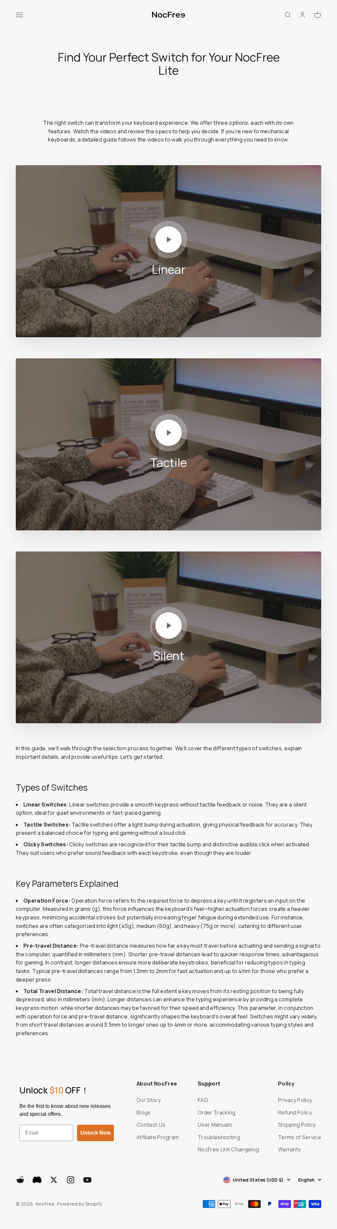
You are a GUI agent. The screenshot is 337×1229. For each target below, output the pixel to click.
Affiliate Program (158, 1137)
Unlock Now (95, 1133)
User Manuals (215, 1124)
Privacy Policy (295, 1100)
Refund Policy (295, 1112)
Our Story (149, 1100)
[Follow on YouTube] (87, 1179)
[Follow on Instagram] (70, 1179)
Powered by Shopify (79, 1204)
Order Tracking (216, 1112)
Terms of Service (299, 1137)
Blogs (144, 1112)
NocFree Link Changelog (228, 1149)
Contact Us (151, 1124)
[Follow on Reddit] (20, 1179)
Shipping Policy (297, 1124)
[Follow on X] (53, 1179)
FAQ (203, 1100)
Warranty (289, 1149)
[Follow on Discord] (37, 1179)
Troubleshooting (219, 1137)
